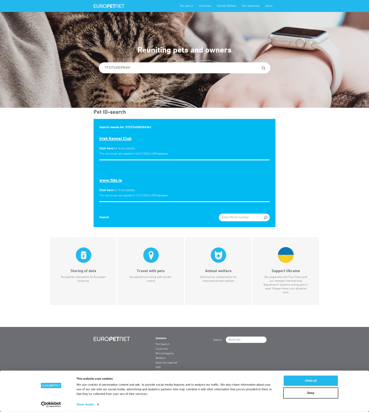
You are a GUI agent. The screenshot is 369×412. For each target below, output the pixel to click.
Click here (106, 148)
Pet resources (250, 6)
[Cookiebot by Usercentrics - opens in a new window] (51, 404)
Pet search (186, 6)
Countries (205, 6)
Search (104, 217)
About (269, 6)
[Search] (264, 69)
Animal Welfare (226, 6)
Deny (310, 392)
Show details (85, 404)
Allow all (311, 380)
